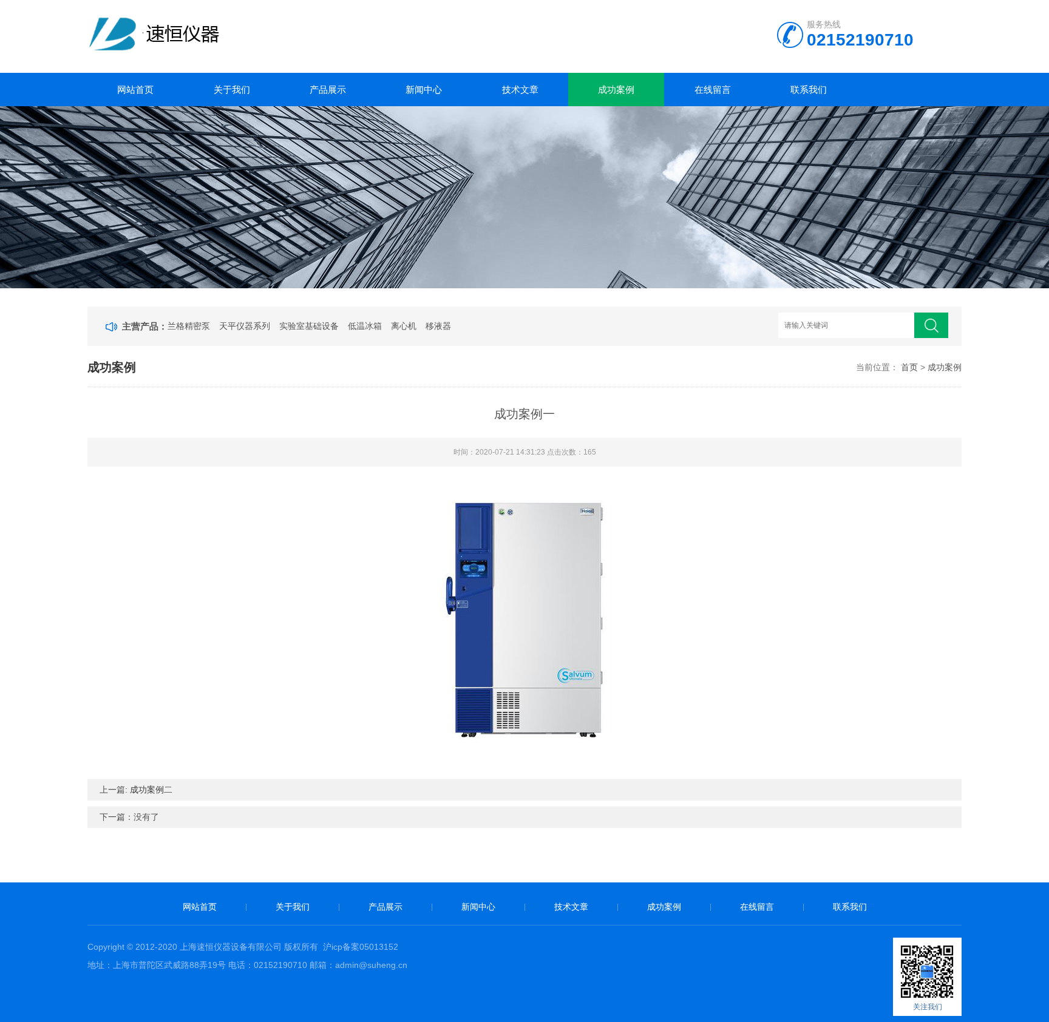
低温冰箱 (365, 326)
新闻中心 (424, 89)
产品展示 (328, 89)
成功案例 (616, 89)
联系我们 (808, 89)
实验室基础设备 (309, 326)
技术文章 (520, 89)
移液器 (438, 326)
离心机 (403, 326)
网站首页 (135, 89)
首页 (909, 367)
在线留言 (712, 89)
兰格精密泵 (189, 326)
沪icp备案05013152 (360, 947)
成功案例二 (151, 789)
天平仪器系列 (244, 326)
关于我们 (232, 89)
